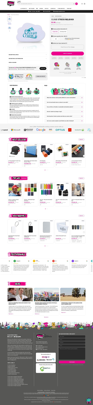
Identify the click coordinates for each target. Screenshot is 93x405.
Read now (11, 313)
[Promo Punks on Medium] (20, 337)
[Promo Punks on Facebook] (8, 336)
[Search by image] (74, 4)
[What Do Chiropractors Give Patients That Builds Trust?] (20, 294)
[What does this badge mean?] (46, 73)
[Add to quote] (20, 166)
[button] (67, 24)
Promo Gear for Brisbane (12, 376)
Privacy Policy (81, 364)
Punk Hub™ (69, 8)
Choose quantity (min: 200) (59, 36)
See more (46, 317)
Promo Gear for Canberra (12, 384)
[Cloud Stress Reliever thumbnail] (9, 19)
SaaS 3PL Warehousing (12, 374)
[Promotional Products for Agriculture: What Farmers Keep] (72, 294)
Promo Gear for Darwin (12, 383)
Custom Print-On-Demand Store (14, 372)
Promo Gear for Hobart (12, 385)
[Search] (76, 4)
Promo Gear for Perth (12, 381)
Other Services (61, 8)
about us (12, 359)
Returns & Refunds (11, 366)
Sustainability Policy (12, 368)
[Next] (84, 156)
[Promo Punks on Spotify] (16, 336)
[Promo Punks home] (11, 3)
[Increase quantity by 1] (59, 38)
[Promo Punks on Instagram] (9, 337)
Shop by (47, 8)
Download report (41, 76)
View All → (81, 139)
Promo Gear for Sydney (12, 379)
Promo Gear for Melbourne (13, 377)
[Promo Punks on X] (13, 336)
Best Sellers (31, 8)
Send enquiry (72, 362)
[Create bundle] (18, 166)
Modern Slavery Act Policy (13, 367)
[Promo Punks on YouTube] (14, 336)
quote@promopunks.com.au (60, 11)
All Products (24, 8)
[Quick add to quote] (21, 242)
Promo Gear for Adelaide (12, 380)
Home (8, 14)
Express (41, 8)
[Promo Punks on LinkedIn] (18, 337)
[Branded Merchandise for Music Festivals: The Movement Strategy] (46, 294)
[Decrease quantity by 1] (52, 38)
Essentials (53, 8)
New (37, 8)
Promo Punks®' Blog (12, 371)
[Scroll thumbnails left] (9, 16)
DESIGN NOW (43, 68)
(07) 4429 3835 (47, 11)
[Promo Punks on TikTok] (11, 336)
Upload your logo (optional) (59, 43)
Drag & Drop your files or (67, 47)
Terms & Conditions (11, 365)
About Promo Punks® (12, 370)
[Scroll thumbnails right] (9, 31)
